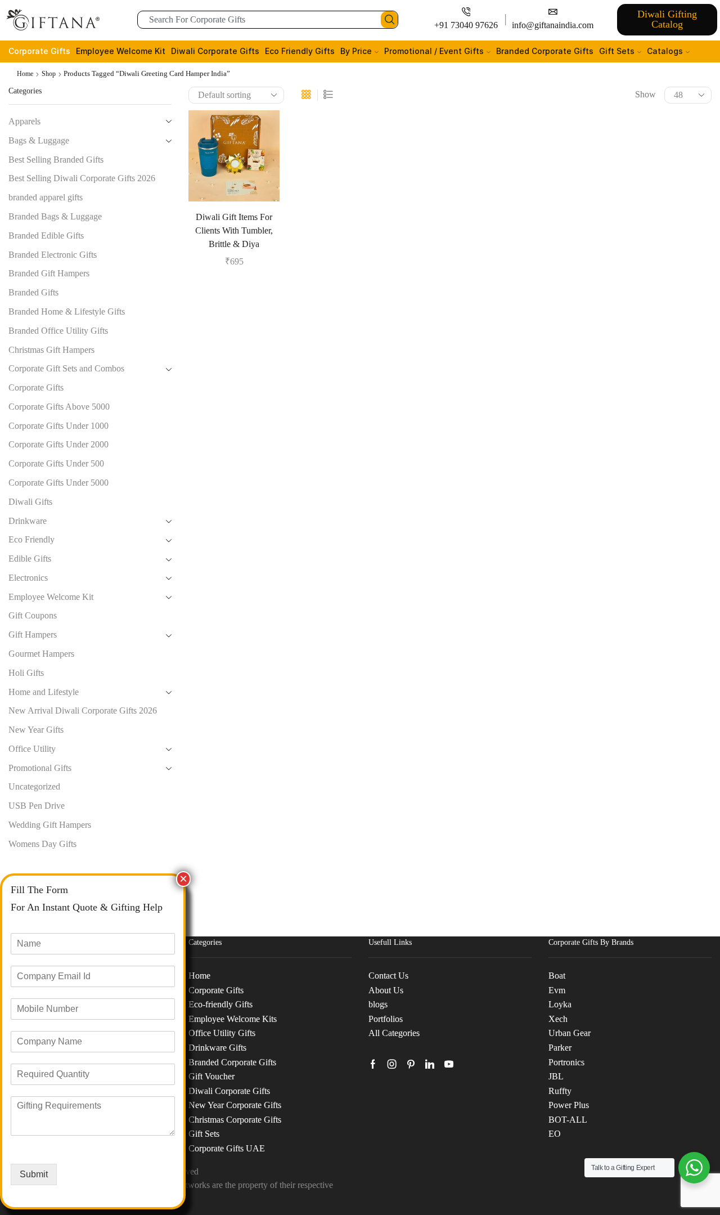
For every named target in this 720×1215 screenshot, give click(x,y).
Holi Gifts (26, 673)
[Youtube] (448, 1064)
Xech (558, 1019)
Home (25, 74)
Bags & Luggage (38, 140)
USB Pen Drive (36, 805)
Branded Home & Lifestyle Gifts (66, 311)
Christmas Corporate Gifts (234, 1119)
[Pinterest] (411, 1064)
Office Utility (32, 749)
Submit (34, 1174)
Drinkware (27, 521)
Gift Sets (616, 51)
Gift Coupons (32, 615)
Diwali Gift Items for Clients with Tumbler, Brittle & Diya (234, 230)
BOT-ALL (567, 1119)
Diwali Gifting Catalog (667, 19)
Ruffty (560, 1091)
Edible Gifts (29, 558)
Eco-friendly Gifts (220, 1004)
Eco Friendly (31, 539)
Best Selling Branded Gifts (56, 159)
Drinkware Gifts (217, 1047)
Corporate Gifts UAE (226, 1148)
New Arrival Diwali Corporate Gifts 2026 (82, 710)
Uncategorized (34, 786)
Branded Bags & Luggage (55, 216)
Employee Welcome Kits (232, 1019)
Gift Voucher (211, 1076)
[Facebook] (372, 1064)
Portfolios (385, 1019)
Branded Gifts (33, 292)
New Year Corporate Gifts (234, 1105)
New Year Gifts (36, 729)
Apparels (24, 121)
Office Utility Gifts (221, 1033)
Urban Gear (569, 1033)
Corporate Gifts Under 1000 (58, 426)
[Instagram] (392, 1064)
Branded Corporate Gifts (544, 51)
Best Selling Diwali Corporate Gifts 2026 (81, 178)
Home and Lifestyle (43, 692)
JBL (556, 1076)
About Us (385, 990)
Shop (49, 74)
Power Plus (568, 1105)
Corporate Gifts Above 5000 (59, 406)
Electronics (28, 577)
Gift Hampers (32, 634)
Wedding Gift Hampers (49, 825)
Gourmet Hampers (41, 653)
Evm (556, 990)
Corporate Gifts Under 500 (56, 463)
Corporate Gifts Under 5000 (58, 482)
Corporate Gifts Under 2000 (58, 444)
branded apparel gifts (45, 197)
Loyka (560, 1004)
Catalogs (665, 51)
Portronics (566, 1062)
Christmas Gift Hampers (51, 350)
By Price (356, 51)
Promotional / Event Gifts (434, 51)
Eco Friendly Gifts (300, 51)
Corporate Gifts (39, 51)
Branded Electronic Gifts (52, 254)
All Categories (394, 1033)
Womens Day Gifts (42, 844)
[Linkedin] (429, 1064)
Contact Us (388, 975)
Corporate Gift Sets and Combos (66, 368)
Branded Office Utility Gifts (58, 330)
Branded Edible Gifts (46, 235)
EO (554, 1133)
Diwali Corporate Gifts (215, 51)
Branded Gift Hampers (48, 273)
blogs (378, 1004)
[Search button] (389, 19)
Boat (556, 975)
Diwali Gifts (30, 501)
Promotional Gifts (39, 768)
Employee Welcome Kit (120, 51)
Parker (560, 1047)
